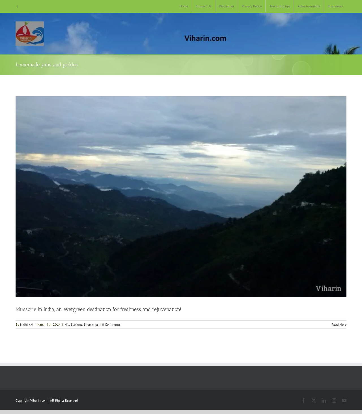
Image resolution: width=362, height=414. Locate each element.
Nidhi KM (26, 324)
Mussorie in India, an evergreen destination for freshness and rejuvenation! (98, 309)
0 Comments (111, 324)
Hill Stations (73, 324)
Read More (339, 324)
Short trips (91, 324)
